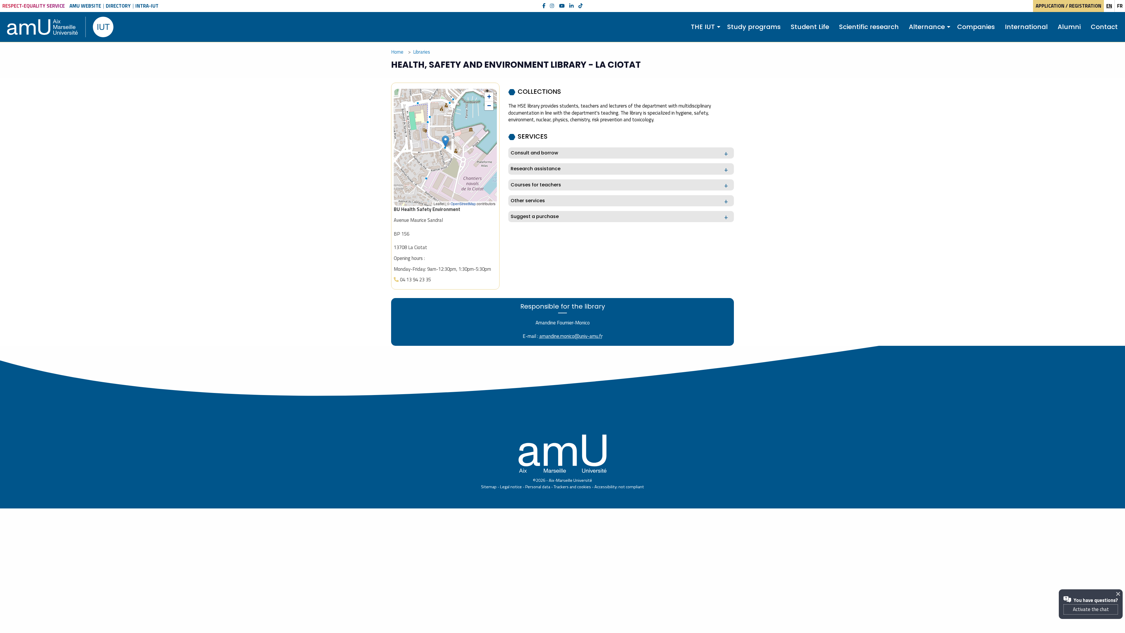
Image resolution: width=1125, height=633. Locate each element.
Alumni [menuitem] (1069, 26)
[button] (445, 141)
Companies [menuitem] (976, 26)
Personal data (537, 487)
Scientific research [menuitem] (869, 26)
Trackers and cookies (572, 487)
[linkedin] (571, 6)
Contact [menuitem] (1104, 26)
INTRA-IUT (146, 6)
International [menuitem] (1026, 26)
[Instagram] (552, 6)
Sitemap (489, 487)
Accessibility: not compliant (619, 487)
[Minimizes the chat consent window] (1119, 594)
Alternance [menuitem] (927, 26)
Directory (118, 6)
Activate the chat (1091, 609)
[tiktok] (580, 6)
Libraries (421, 52)
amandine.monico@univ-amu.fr (571, 336)
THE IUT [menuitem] (703, 26)
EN (1109, 6)
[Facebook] (544, 6)
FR (1120, 6)
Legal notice (511, 487)
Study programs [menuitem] (754, 26)
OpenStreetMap (463, 203)
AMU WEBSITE (85, 6)
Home (397, 52)
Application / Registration (1068, 6)
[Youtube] (562, 6)
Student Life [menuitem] (810, 26)
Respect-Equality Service (33, 6)
